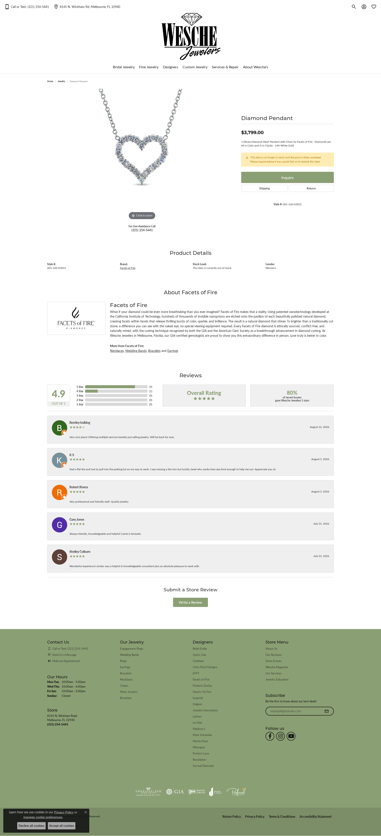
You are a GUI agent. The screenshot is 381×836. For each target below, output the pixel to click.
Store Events (273, 661)
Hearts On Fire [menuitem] (202, 692)
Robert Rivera (78, 487)
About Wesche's (255, 67)
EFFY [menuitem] (196, 673)
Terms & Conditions (282, 816)
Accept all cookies (61, 825)
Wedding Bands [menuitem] (129, 655)
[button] (26, 6)
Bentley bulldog (79, 422)
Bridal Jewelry (124, 67)
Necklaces (117, 350)
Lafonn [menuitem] (197, 716)
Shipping (264, 188)
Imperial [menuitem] (198, 698)
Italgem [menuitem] (197, 704)
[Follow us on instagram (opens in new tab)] (280, 736)
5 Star (80, 386)
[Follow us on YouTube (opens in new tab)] (291, 736)
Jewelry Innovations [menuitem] (205, 710)
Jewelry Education (276, 679)
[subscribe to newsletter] (326, 711)
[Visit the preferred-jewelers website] (236, 791)
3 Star (80, 395)
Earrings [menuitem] (125, 667)
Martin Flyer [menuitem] (200, 741)
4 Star (80, 391)
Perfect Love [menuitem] (201, 753)
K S (71, 455)
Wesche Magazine (276, 667)
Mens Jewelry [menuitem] (129, 692)
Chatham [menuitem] (198, 661)
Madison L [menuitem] (199, 729)
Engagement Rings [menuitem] (131, 648)
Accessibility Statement (316, 816)
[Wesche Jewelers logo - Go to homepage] (190, 33)
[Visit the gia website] (175, 791)
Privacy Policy (254, 816)
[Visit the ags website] (148, 791)
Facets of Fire (127, 268)
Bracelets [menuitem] (126, 673)
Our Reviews (273, 655)
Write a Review (190, 602)
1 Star (80, 404)
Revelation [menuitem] (199, 759)
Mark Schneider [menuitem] (202, 735)
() (150, 386)
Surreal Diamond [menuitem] (203, 766)
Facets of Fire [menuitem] (201, 679)
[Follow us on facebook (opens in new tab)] (269, 736)
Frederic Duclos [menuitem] (202, 685)
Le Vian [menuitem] (197, 722)
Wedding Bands (136, 350)
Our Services (273, 673)
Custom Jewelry (195, 67)
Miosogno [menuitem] (199, 747)
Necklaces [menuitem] (126, 679)
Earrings (172, 350)
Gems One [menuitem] (199, 655)
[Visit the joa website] (215, 791)
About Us (271, 648)
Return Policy (231, 816)
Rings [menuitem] (123, 661)
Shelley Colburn (79, 551)
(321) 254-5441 (142, 230)
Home (50, 81)
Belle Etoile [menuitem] (200, 648)
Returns (311, 188)
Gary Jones (76, 519)
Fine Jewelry (149, 67)
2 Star (80, 400)
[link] (86, 6)
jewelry (61, 81)
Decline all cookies (31, 825)
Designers (170, 67)
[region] (142, 155)
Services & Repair (225, 67)
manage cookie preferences (42, 817)
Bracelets (154, 350)
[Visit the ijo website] (196, 791)
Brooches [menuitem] (126, 698)
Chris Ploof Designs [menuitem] (205, 667)
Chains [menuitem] (124, 685)
